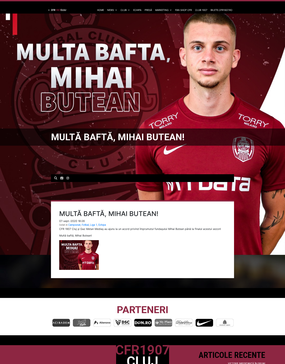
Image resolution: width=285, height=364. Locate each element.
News (110, 10)
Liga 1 (93, 224)
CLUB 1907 (201, 10)
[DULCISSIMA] (163, 322)
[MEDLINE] (225, 322)
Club (124, 10)
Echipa (102, 224)
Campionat (74, 224)
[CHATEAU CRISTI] (204, 322)
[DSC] (102, 322)
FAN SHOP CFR (183, 10)
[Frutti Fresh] (61, 322)
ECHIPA (137, 10)
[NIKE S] (184, 322)
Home (100, 10)
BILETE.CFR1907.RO (221, 10)
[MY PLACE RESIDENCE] (143, 322)
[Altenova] (82, 322)
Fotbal (85, 224)
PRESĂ (148, 10)
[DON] (122, 322)
